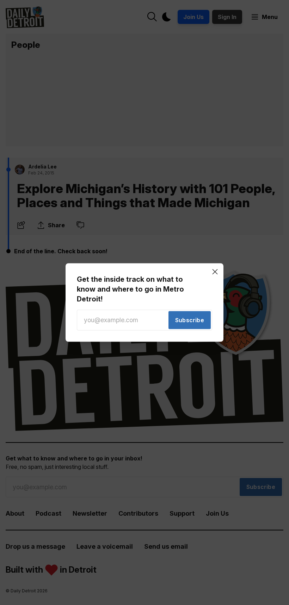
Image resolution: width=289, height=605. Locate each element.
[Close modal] (215, 271)
